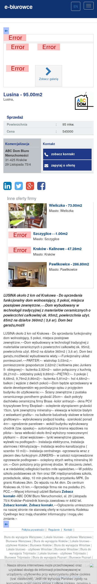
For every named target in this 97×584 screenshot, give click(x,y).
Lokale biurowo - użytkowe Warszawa (68, 537)
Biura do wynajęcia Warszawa (23, 537)
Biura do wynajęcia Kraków (51, 541)
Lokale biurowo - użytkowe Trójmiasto (62, 553)
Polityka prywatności (33, 529)
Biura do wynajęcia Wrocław (72, 545)
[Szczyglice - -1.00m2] (20, 235)
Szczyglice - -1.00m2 (50, 233)
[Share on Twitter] (19, 186)
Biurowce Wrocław (66, 549)
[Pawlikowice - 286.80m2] (28, 274)
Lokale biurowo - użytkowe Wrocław (29, 549)
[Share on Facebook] (41, 186)
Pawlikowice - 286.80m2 (69, 264)
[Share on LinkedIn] (7, 186)
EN (76, 6)
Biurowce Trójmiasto (18, 557)
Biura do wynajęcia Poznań (50, 557)
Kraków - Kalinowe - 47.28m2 (57, 249)
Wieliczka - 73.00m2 (65, 205)
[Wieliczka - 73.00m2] (28, 215)
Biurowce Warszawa (19, 541)
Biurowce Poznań (80, 557)
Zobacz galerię (48, 79)
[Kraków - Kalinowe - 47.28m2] (20, 250)
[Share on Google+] (30, 186)
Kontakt (68, 529)
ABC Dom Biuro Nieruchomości (17, 152)
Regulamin (54, 529)
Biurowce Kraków (41, 545)
